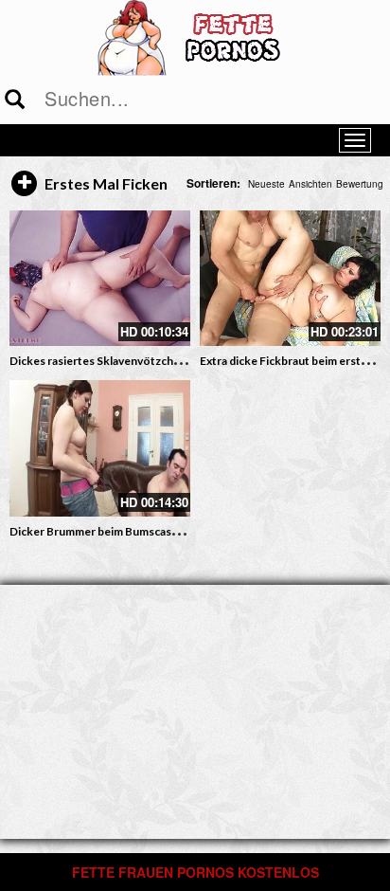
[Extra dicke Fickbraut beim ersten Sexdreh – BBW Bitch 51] (290, 278)
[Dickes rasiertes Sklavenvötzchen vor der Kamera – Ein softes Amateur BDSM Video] (99, 278)
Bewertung (359, 184)
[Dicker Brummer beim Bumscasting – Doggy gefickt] (99, 448)
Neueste (266, 184)
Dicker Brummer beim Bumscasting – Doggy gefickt (142, 531)
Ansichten (310, 184)
